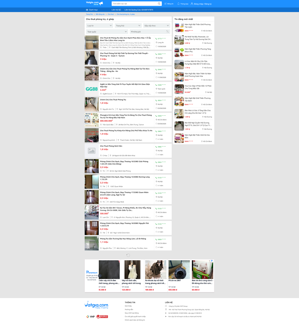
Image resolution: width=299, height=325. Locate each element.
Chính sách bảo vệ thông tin (135, 320)
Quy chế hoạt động (132, 313)
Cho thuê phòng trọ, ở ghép (126, 14)
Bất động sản (100, 14)
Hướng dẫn (129, 309)
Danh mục (93, 9)
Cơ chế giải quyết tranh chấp (135, 316)
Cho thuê (111, 14)
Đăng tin (170, 3)
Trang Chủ (89, 14)
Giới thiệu (128, 306)
